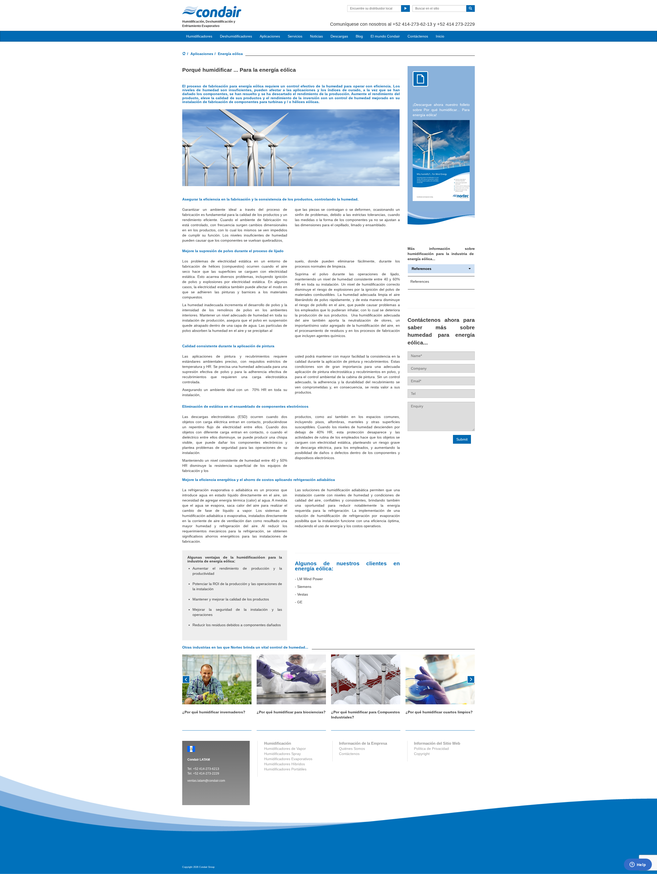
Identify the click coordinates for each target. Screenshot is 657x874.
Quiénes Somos (352, 748)
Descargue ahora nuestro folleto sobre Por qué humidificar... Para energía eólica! (441, 110)
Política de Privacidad (431, 748)
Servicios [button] (295, 36)
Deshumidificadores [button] (236, 36)
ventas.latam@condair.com (206, 780)
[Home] (184, 54)
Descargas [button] (339, 36)
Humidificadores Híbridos (284, 764)
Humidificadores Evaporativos (288, 759)
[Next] (471, 679)
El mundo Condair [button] (385, 36)
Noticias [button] (316, 36)
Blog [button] (359, 36)
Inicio (440, 36)
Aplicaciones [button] (270, 36)
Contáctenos (418, 36)
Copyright (422, 754)
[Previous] (186, 679)
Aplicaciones (201, 54)
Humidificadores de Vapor (285, 748)
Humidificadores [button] (199, 36)
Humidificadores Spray (282, 754)
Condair (211, 11)
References (421, 269)
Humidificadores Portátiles (285, 769)
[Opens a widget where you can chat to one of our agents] (638, 865)
